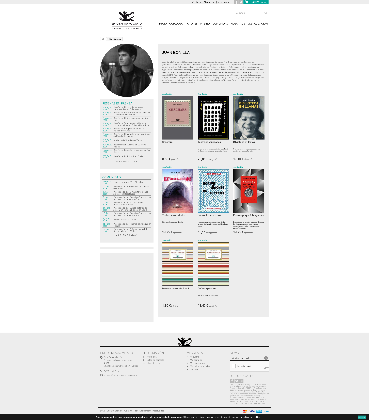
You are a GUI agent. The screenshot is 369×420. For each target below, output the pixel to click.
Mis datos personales (200, 366)
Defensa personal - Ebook (175, 288)
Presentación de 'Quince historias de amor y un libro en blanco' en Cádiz (130, 209)
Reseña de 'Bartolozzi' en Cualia (128, 156)
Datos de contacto (155, 360)
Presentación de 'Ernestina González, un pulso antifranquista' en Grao (132, 198)
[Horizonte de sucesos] (213, 191)
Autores (191, 23)
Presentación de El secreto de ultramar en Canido (131, 187)
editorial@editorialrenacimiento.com (120, 375)
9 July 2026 (105, 193)
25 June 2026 (106, 219)
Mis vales (194, 369)
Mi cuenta (194, 357)
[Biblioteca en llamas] (248, 118)
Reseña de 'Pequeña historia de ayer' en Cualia (131, 151)
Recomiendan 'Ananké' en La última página (129, 146)
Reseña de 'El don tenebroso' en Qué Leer (130, 119)
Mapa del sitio (153, 363)
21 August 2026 (107, 108)
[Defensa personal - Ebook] (177, 264)
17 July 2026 (106, 187)
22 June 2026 (106, 230)
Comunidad (220, 23)
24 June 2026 (106, 225)
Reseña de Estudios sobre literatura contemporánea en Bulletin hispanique (131, 124)
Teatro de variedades (209, 142)
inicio (163, 23)
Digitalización (257, 23)
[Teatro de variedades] (213, 118)
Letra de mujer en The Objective (128, 182)
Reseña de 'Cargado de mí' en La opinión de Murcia (128, 130)
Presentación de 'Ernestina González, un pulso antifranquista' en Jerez (132, 214)
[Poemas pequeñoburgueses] (248, 191)
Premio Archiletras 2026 (124, 219)
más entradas (127, 235)
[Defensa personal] (213, 264)
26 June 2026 (106, 214)
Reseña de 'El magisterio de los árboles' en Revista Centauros (132, 135)
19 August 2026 (107, 151)
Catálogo (176, 23)
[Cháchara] (177, 118)
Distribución (209, 2)
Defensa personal (207, 288)
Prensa (205, 23)
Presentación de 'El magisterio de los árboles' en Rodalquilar (130, 193)
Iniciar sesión (224, 2)
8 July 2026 (105, 198)
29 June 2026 (106, 209)
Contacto (196, 2)
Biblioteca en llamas (244, 142)
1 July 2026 (105, 203)
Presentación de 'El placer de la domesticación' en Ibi (128, 203)
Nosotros (238, 23)
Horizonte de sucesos (209, 215)
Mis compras (196, 360)
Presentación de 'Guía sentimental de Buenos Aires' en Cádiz (130, 230)
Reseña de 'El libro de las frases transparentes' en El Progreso (128, 108)
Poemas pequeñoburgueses (248, 215)
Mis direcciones (197, 363)
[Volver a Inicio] (103, 39)
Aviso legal (152, 357)
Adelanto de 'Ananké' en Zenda (127, 140)
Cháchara (167, 142)
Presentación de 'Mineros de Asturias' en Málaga (132, 225)
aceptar (361, 417)
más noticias (126, 161)
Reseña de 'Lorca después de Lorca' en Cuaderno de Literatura (131, 114)
